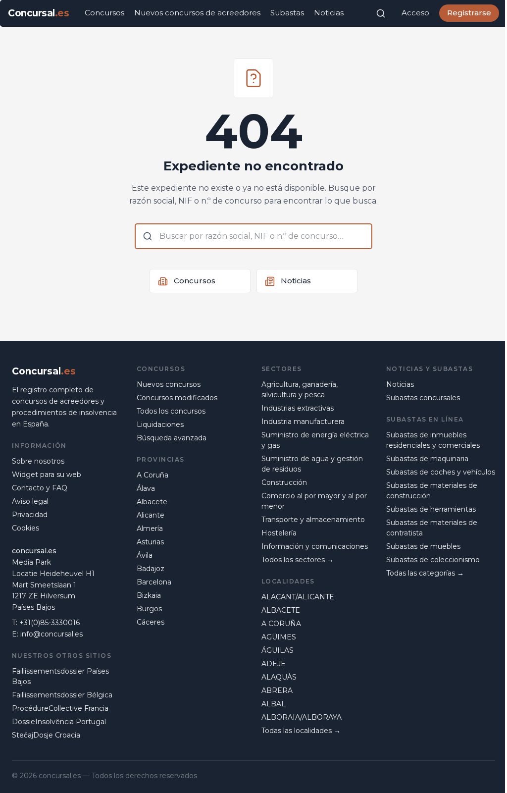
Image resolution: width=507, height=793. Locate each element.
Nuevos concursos (169, 384)
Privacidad (30, 514)
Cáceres (150, 622)
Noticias (329, 12)
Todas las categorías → (425, 573)
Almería (150, 528)
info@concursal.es (51, 634)
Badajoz (150, 568)
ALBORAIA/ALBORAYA (301, 717)
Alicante (150, 515)
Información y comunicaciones (314, 546)
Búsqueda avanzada (171, 437)
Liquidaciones (160, 424)
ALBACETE (280, 610)
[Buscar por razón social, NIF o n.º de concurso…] (381, 13)
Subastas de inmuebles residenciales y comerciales (433, 440)
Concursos (104, 12)
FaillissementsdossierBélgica (62, 694)
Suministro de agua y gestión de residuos (312, 464)
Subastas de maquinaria (427, 458)
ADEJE (273, 663)
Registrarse (469, 12)
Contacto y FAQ (39, 487)
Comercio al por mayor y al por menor (314, 501)
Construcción (284, 482)
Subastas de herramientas (431, 509)
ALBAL (273, 703)
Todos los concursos (171, 411)
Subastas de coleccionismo (433, 559)
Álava (146, 488)
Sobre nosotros (38, 461)
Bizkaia (149, 595)
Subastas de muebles (423, 546)
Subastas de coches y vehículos (440, 472)
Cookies (25, 528)
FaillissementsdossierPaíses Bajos (60, 676)
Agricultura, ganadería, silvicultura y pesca (299, 389)
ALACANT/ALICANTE (297, 596)
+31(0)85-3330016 (49, 622)
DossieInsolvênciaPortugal (59, 721)
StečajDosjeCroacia (46, 735)
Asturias (150, 541)
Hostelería (279, 533)
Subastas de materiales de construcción (431, 490)
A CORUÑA (281, 623)
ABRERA (277, 690)
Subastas (287, 12)
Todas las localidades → (301, 730)
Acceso (415, 12)
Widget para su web (46, 474)
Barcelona (154, 582)
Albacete (152, 501)
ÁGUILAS (277, 650)
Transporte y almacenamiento (313, 519)
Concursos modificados (177, 397)
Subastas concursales (423, 397)
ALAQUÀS (279, 677)
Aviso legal (30, 501)
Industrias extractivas (297, 408)
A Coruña (152, 475)
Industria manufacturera (303, 421)
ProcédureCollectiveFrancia (60, 708)
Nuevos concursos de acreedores (197, 12)
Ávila (144, 555)
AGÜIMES (278, 637)
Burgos (149, 608)
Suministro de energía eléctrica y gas (315, 440)
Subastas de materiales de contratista (431, 527)
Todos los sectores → (297, 559)
